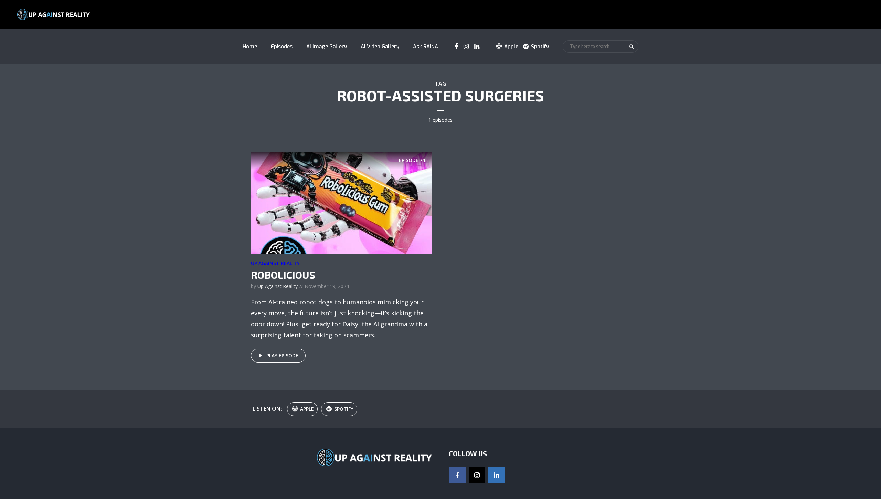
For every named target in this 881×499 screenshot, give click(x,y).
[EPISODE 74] (341, 202)
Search (632, 47)
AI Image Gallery (326, 46)
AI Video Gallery (380, 46)
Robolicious (283, 274)
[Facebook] (457, 475)
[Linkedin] (496, 475)
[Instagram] (477, 475)
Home (250, 46)
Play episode (282, 355)
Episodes (282, 46)
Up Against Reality (275, 263)
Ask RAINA (425, 46)
